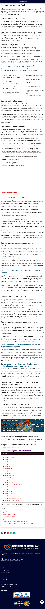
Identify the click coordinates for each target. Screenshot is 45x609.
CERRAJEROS (5, 453)
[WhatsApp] (11, 533)
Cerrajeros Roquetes (10, 480)
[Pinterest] (8, 533)
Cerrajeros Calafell (9, 464)
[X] (5, 533)
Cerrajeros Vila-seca (10, 496)
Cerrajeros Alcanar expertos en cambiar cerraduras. (15, 518)
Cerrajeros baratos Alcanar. (10, 514)
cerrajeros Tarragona (6, 149)
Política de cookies (5, 570)
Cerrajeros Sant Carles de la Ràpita (13, 484)
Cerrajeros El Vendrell (10, 493)
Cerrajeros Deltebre (9, 471)
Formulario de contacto (5, 579)
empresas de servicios (25, 148)
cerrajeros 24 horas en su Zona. (11, 447)
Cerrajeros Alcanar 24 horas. (10, 511)
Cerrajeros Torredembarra (11, 486)
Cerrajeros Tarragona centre (12, 500)
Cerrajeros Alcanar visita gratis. (9, 192)
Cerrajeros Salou (9, 482)
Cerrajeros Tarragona (10, 457)
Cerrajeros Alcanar (9, 459)
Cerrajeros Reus (8, 477)
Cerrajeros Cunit (9, 468)
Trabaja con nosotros (5, 575)
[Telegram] (14, 533)
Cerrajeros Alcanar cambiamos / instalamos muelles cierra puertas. (18, 523)
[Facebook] (2, 533)
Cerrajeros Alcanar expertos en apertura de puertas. (15, 521)
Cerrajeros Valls (8, 491)
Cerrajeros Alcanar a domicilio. (10, 519)
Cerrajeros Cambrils (9, 466)
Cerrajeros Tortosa (9, 489)
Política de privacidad (5, 572)
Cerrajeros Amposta (10, 462)
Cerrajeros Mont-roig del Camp (12, 475)
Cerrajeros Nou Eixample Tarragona (13, 498)
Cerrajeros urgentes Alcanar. (10, 512)
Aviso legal (3, 567)
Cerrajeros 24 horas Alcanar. (10, 516)
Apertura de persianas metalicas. (11, 525)
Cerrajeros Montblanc (10, 473)
